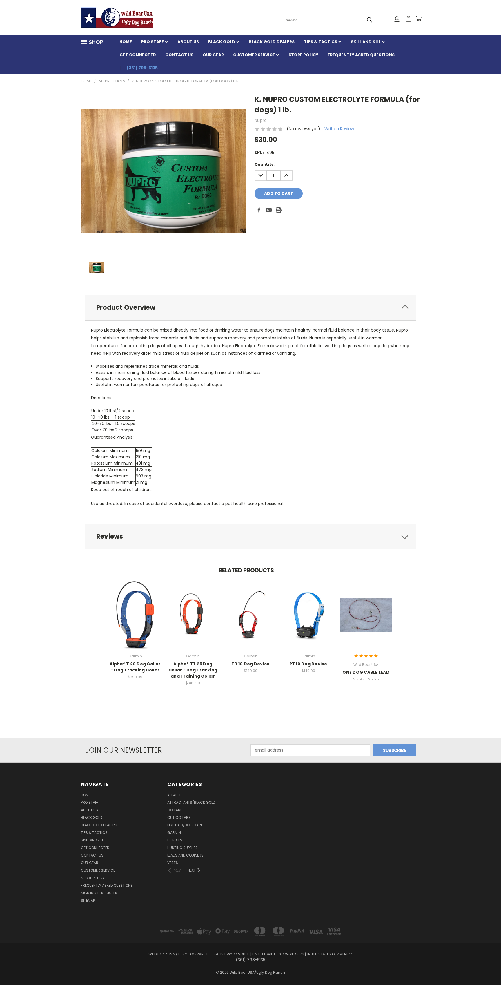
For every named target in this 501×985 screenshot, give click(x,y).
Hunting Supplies (182, 847)
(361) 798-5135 (142, 68)
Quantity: (265, 164)
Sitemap (88, 900)
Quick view (135, 608)
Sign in (87, 892)
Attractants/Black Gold (191, 802)
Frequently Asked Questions (361, 55)
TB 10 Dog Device (250, 664)
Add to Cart (135, 619)
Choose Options (366, 619)
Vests (172, 862)
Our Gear (213, 55)
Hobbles (174, 840)
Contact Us (179, 55)
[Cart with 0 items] (419, 19)
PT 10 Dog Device (308, 664)
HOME (125, 42)
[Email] (269, 210)
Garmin (174, 832)
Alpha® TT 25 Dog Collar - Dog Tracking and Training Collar (192, 670)
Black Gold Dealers (272, 42)
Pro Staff (153, 42)
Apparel (174, 794)
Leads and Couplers (185, 855)
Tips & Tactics (321, 42)
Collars (175, 809)
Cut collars (179, 817)
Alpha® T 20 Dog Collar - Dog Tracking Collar (135, 667)
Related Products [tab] (246, 570)
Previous (486, 967)
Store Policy (303, 55)
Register (109, 892)
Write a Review (339, 129)
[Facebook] (259, 210)
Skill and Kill (366, 42)
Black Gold (222, 42)
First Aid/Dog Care (185, 825)
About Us (188, 42)
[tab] (250, 307)
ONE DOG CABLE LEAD (365, 672)
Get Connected (137, 55)
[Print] (279, 210)
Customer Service (254, 55)
